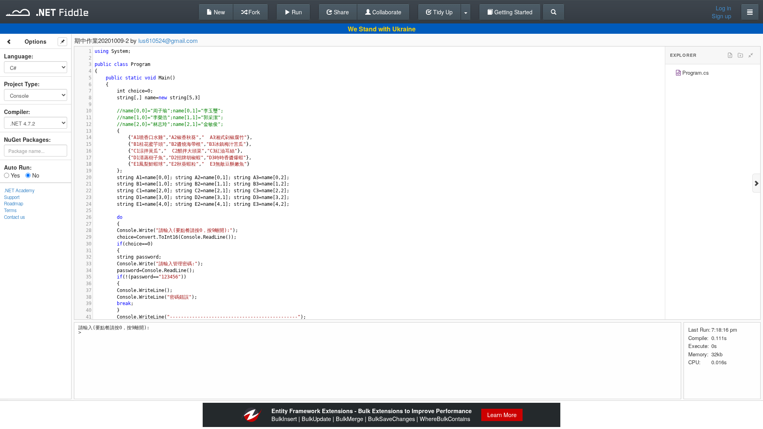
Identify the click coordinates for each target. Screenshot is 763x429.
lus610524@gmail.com (168, 40)
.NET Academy (19, 190)
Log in (723, 8)
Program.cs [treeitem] (695, 72)
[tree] (712, 74)
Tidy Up (442, 12)
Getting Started (513, 12)
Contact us (14, 217)
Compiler (16, 112)
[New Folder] (740, 55)
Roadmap (13, 203)
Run (296, 12)
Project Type (21, 84)
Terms (10, 210)
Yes (14, 175)
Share (340, 12)
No (35, 175)
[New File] (730, 55)
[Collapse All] (750, 55)
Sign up (721, 16)
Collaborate (386, 12)
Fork (253, 12)
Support (11, 197)
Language (17, 56)
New (218, 12)
